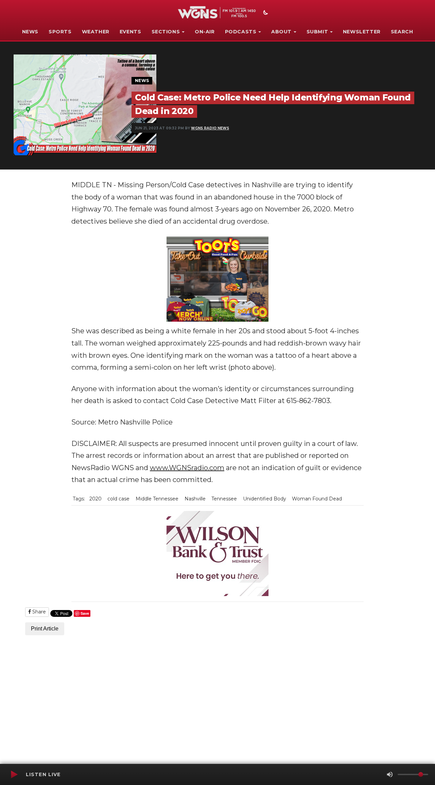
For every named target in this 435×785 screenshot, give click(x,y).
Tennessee (224, 499)
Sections (166, 32)
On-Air (205, 32)
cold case (118, 499)
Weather (95, 32)
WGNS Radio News (210, 128)
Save (85, 613)
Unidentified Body (264, 499)
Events (130, 32)
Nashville (195, 499)
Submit (317, 32)
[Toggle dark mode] (264, 13)
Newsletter (362, 32)
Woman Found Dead (317, 499)
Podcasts (241, 32)
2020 (95, 499)
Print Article (44, 628)
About (281, 32)
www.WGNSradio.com (187, 468)
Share (38, 612)
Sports (60, 32)
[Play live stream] (14, 774)
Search (402, 32)
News (30, 32)
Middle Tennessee (157, 499)
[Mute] (390, 774)
